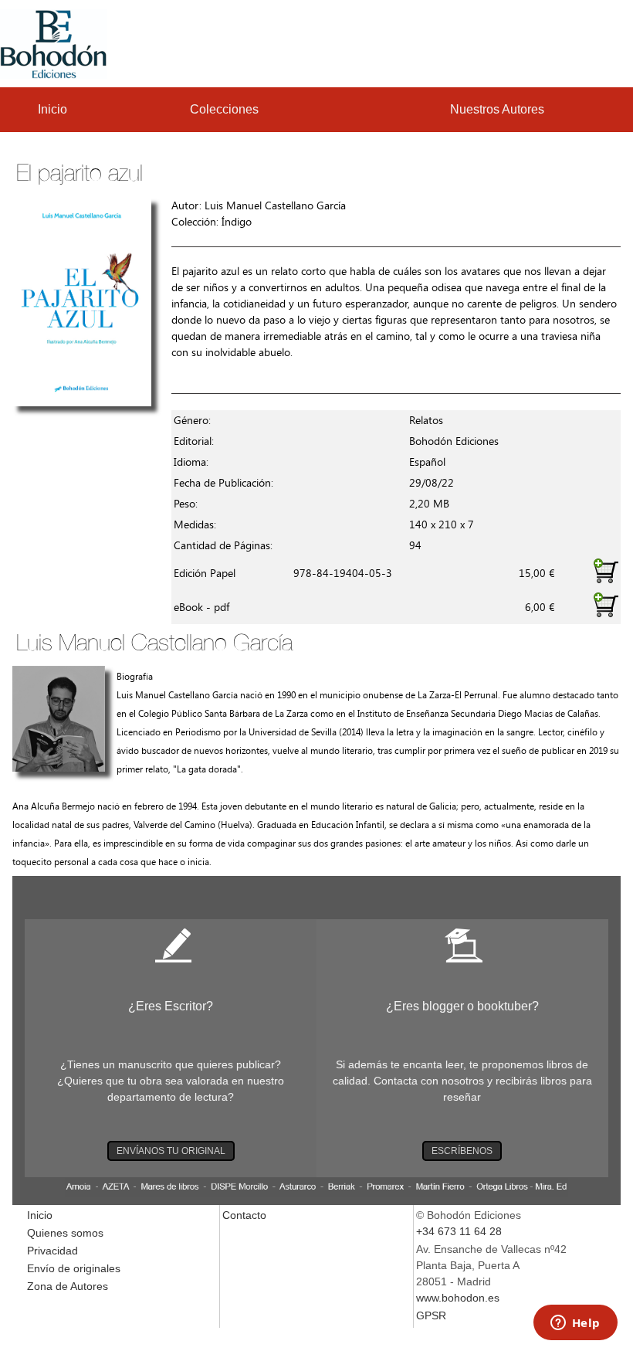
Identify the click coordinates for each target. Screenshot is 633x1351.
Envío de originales (73, 1268)
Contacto (244, 1215)
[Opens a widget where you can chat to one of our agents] (575, 1324)
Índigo (237, 222)
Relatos (426, 420)
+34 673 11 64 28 (459, 1231)
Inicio (52, 109)
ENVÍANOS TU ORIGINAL (171, 1151)
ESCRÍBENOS (462, 1151)
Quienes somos (65, 1233)
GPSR (431, 1315)
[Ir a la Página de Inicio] (53, 42)
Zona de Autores (67, 1286)
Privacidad (52, 1250)
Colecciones (224, 109)
